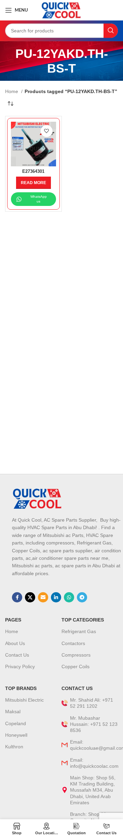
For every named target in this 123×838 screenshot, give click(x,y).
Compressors (76, 655)
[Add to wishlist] (47, 131)
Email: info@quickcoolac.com (94, 763)
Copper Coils (76, 666)
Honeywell (16, 735)
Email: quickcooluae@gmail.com (94, 745)
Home (12, 91)
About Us (15, 643)
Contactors (73, 643)
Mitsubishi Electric (24, 700)
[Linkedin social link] (56, 597)
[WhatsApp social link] (69, 597)
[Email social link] (43, 597)
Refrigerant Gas (79, 631)
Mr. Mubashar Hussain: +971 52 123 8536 (94, 724)
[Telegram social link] (82, 597)
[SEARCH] (111, 31)
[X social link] (30, 597)
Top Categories (83, 620)
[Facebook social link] (17, 597)
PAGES (13, 620)
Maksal (12, 711)
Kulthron (14, 746)
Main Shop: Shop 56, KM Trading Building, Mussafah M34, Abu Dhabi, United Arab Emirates (92, 790)
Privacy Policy (20, 666)
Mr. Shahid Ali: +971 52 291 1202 (91, 703)
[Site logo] (61, 10)
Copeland (15, 723)
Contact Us (17, 655)
